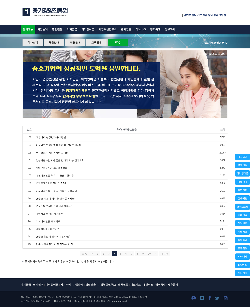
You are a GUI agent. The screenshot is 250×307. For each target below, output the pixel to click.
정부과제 (170, 29)
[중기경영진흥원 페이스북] (209, 298)
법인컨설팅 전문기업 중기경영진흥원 (205, 15)
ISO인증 (242, 265)
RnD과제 (242, 256)
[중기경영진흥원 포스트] (202, 298)
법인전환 (242, 190)
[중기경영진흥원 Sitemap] (225, 298)
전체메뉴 (28, 29)
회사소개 (33, 42)
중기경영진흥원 (97, 301)
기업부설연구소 (108, 29)
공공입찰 (242, 248)
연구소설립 (243, 206)
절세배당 (242, 198)
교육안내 (96, 42)
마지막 (164, 253)
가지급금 (242, 156)
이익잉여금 (243, 173)
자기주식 (66, 284)
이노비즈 (242, 223)
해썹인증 (242, 273)
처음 (84, 253)
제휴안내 (75, 42)
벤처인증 (242, 215)
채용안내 (54, 42)
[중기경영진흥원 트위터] (217, 298)
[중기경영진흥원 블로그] (194, 298)
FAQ (117, 42)
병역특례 (242, 239)
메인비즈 (242, 231)
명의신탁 (242, 165)
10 (149, 253)
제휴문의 (173, 284)
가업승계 (242, 181)
